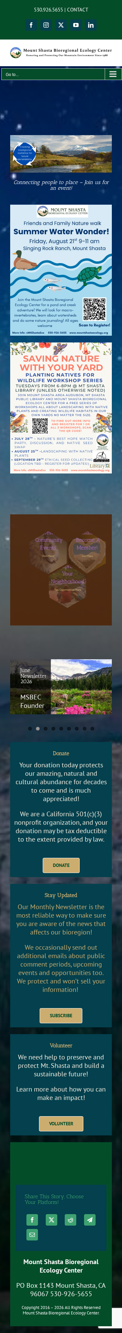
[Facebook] (32, 1219)
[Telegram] (89, 1219)
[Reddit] (70, 1219)
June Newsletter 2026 (33, 676)
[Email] (32, 1234)
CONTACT (77, 9)
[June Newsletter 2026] (61, 686)
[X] (51, 1219)
